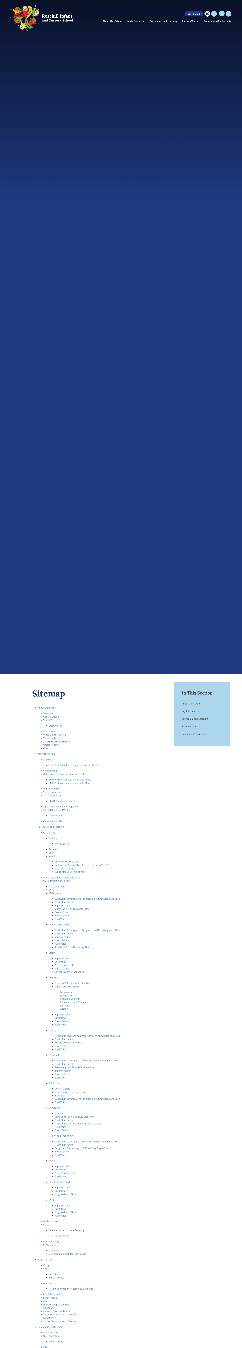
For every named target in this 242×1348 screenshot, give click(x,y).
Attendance (49, 1283)
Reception (54, 849)
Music (52, 1160)
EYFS (51, 889)
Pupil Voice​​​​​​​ (60, 919)
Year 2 (52, 856)
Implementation (62, 1166)
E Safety (58, 1113)
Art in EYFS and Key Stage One (70, 1092)
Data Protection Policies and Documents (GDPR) (74, 765)
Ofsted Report (50, 744)
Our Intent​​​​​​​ (60, 1208)
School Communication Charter (59, 1321)
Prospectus (49, 1265)
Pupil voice (60, 1176)
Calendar (48, 1307)
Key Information (46, 753)
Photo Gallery (61, 843)
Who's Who (49, 720)
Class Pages (49, 832)
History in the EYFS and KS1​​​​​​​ (68, 1042)
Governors (48, 748)
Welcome (48, 713)
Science (53, 952)
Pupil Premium (51, 788)
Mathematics (55, 893)
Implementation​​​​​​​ (62, 905)
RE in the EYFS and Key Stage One (71, 947)
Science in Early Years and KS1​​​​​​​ (70, 971)
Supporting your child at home (70, 871)
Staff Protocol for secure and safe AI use (70, 779)
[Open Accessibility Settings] (228, 14)
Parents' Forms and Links (56, 1311)
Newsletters (49, 1317)
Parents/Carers (46, 1259)
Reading (64, 1005)
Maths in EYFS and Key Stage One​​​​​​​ (71, 908)
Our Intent (60, 961)
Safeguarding (50, 770)
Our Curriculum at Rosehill (57, 880)
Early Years (66, 992)
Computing (55, 1107)
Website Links (56, 815)
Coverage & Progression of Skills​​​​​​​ (71, 983)
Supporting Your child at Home (59, 1314)
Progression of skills (65, 1173)
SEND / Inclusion (52, 795)
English (53, 977)
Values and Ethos (52, 738)
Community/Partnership (50, 1326)
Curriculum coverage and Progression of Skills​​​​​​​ (78, 1123)
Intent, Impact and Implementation (61, 877)
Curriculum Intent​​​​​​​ (63, 902)
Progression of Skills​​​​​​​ (65, 1194)
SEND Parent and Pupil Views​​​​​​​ (64, 801)
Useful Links (194, 13)
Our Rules (54, 1250)
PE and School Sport (59, 1182)
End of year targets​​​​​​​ (64, 868)
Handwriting (66, 995)
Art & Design (55, 1083)
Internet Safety (51, 1241)
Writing (64, 1008)
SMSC (46, 1224)
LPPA (46, 1268)
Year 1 (52, 852)
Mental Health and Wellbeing (58, 810)
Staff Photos (55, 725)
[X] (207, 14)
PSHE (51, 1199)
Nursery (53, 838)
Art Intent (59, 1095)
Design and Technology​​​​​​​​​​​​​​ (61, 1135)
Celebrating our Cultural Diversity (66, 1230)
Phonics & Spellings (70, 998)
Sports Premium (51, 792)
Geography (55, 1055)
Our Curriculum (57, 886)
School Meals (50, 1297)
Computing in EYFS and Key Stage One (74, 1116)
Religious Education (59, 924)
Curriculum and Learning (51, 826)
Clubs (46, 1301)
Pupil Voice (60, 943)
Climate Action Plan (53, 821)
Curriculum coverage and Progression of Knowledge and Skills (87, 1035)
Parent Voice (61, 912)
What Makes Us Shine (54, 734)
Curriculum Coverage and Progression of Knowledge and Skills (87, 898)
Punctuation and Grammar (74, 1002)
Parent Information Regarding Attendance (71, 1288)
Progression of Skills (65, 965)
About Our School (47, 707)
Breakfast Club (51, 1332)
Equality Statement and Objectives (61, 806)
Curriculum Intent (63, 1120)
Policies (47, 759)
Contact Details (51, 716)
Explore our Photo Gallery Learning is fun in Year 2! (81, 865)
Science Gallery (62, 968)
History (53, 1030)
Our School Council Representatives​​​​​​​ (67, 1253)
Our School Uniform (53, 1294)
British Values (50, 1221)
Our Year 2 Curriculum (66, 861)
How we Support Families (56, 1304)
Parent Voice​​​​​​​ (55, 1274)
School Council (51, 1244)
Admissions (49, 731)
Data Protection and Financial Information (65, 774)
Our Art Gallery (62, 1088)
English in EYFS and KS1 (66, 986)
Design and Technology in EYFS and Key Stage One (81, 1148)
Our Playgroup (51, 1335)
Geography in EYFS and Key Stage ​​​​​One (74, 1067)
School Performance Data (56, 741)
